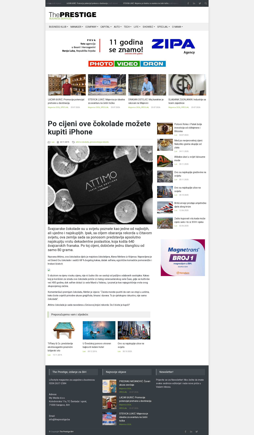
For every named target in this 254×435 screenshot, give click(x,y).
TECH (127, 26)
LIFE (136, 26)
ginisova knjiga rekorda (99, 142)
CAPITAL (105, 26)
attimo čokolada (82, 142)
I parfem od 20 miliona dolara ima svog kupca (133, 345)
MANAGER (75, 26)
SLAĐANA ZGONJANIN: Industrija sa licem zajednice (147, 101)
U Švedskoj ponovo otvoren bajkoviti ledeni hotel (62, 345)
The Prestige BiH (66, 431)
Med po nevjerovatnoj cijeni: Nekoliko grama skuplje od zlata (188, 144)
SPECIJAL (162, 26)
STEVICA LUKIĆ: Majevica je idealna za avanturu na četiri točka (145, 3)
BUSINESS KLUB (57, 26)
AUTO (117, 26)
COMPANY (90, 26)
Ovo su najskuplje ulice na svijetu (96, 345)
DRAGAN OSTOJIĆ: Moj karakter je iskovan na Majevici (105, 101)
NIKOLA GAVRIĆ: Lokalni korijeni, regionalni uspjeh (185, 101)
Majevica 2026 (54, 107)
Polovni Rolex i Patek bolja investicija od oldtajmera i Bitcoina (188, 128)
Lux (53, 142)
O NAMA (176, 26)
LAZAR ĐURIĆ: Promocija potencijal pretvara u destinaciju (86, 3)
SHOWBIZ (148, 26)
